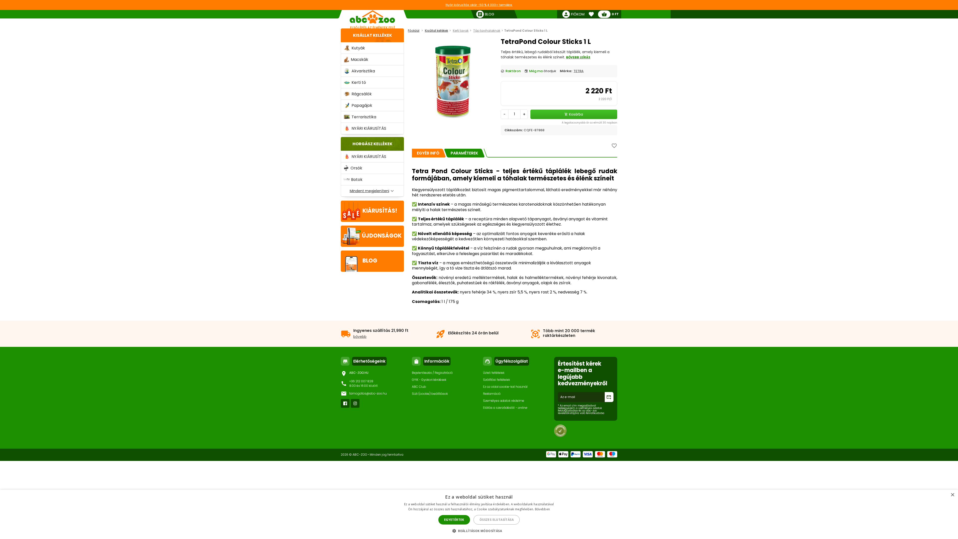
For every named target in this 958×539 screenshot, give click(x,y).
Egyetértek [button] (454, 520)
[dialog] (479, 514)
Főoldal (413, 30)
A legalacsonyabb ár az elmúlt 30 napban (589, 123)
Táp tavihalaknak (486, 30)
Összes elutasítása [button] (496, 520)
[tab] (428, 153)
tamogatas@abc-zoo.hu (368, 393)
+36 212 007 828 (361, 381)
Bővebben (542, 509)
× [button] (952, 495)
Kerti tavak (461, 30)
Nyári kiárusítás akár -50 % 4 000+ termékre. (479, 5)
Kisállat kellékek (372, 35)
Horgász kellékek (372, 144)
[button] (479, 530)
